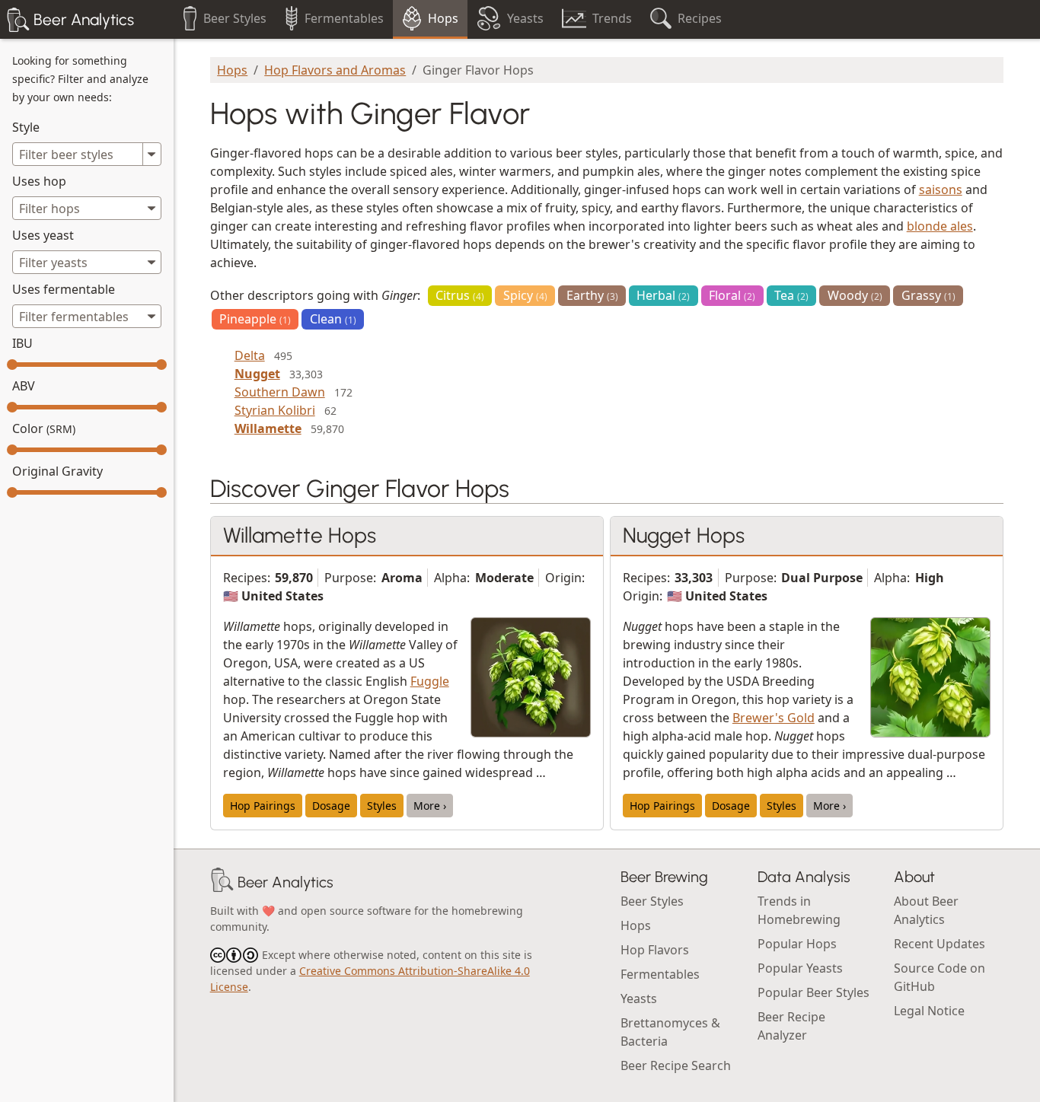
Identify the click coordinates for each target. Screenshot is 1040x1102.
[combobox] (86, 208)
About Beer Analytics (926, 910)
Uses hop (39, 181)
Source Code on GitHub (939, 977)
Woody (855, 295)
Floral (732, 295)
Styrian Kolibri (274, 410)
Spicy (525, 295)
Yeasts (638, 998)
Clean (333, 319)
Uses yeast (43, 235)
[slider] (12, 364)
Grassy (928, 295)
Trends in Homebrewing (799, 910)
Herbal (663, 295)
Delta (249, 355)
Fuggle (429, 681)
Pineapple (255, 319)
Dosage (331, 805)
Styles (382, 805)
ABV (23, 385)
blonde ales (940, 226)
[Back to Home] (222, 882)
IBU (22, 343)
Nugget (257, 373)
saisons (940, 189)
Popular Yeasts (800, 968)
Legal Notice (929, 1010)
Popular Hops (797, 943)
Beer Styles (652, 901)
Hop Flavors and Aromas (335, 70)
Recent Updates (939, 943)
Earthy (592, 295)
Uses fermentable (63, 289)
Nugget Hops (684, 535)
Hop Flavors (654, 949)
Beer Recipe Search (675, 1065)
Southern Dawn (279, 392)
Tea (791, 295)
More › (429, 805)
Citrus (459, 295)
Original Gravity (57, 471)
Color (43, 428)
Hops (232, 70)
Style (26, 127)
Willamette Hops (299, 535)
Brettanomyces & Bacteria (670, 1031)
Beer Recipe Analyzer (791, 1025)
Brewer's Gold (773, 717)
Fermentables (660, 974)
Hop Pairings (262, 805)
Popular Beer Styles (813, 992)
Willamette (267, 428)
